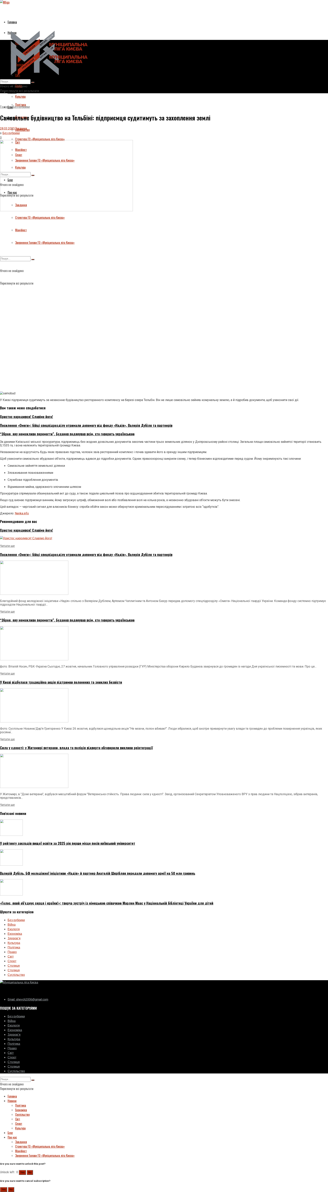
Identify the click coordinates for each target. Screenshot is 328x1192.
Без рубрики (21, 107)
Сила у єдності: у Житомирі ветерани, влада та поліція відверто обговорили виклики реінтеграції (76, 747)
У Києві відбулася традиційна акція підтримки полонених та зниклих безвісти (61, 682)
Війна (12, 924)
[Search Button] (32, 259)
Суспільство (22, 129)
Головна (12, 22)
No (30, 1172)
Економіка (15, 934)
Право (12, 952)
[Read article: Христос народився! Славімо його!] (164, 538)
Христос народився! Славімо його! (26, 416)
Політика (14, 947)
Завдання (21, 1142)
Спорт (12, 961)
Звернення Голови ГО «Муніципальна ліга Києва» (45, 242)
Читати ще (7, 546)
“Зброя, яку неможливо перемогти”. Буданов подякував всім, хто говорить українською (67, 433)
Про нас (12, 1137)
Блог (10, 1132)
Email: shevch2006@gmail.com (28, 999)
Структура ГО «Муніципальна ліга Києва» (40, 139)
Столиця (14, 965)
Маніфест (21, 230)
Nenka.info (22, 513)
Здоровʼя (14, 938)
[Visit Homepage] (47, 77)
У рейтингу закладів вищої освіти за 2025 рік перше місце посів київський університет (67, 843)
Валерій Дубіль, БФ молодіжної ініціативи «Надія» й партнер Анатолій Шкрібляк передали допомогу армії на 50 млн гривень (97, 873)
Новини (12, 1101)
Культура (20, 96)
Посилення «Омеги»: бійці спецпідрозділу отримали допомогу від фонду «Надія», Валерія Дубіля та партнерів (86, 425)
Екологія (14, 929)
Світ (11, 956)
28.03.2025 (7, 128)
